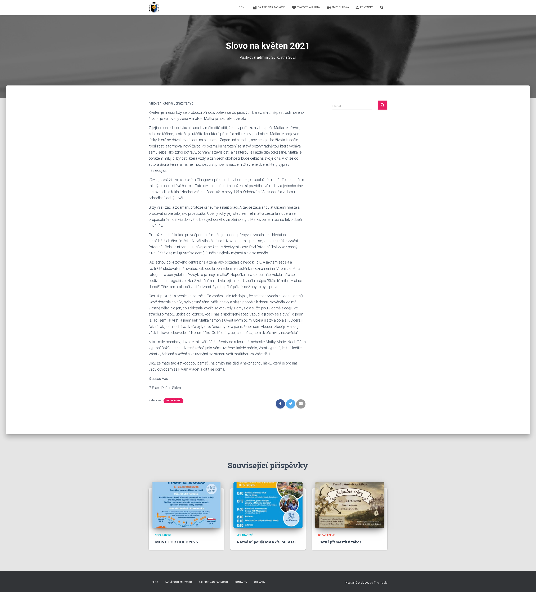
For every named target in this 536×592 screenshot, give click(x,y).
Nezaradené (173, 400)
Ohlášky (259, 582)
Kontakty (366, 7)
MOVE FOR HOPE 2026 (176, 541)
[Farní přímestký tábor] (349, 504)
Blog (155, 582)
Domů (242, 7)
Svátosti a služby (308, 7)
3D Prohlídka (340, 7)
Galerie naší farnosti (272, 7)
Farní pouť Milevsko (178, 582)
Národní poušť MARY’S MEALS (266, 541)
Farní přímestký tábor (339, 541)
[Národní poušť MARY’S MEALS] (268, 504)
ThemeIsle (380, 582)
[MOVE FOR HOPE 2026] (186, 504)
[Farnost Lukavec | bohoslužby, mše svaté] (154, 7)
